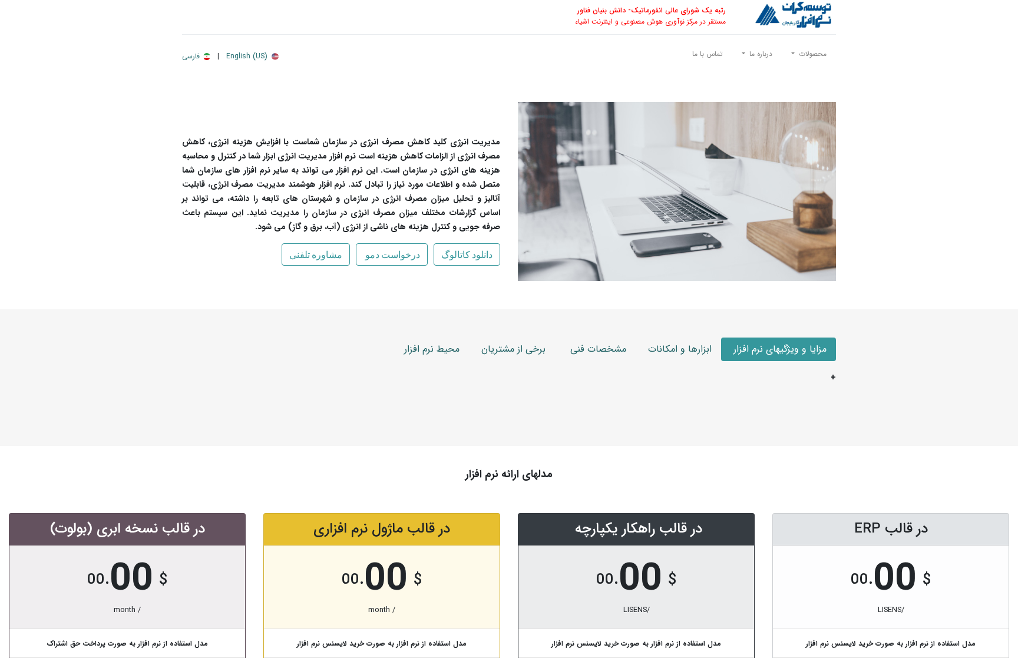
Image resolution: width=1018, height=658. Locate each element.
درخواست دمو (391, 254)
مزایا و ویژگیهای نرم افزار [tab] (779, 349)
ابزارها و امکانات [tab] (678, 349)
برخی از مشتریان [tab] (512, 349)
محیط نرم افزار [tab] (432, 349)
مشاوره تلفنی (315, 254)
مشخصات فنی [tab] (595, 349)
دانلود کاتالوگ (467, 254)
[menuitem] (707, 56)
